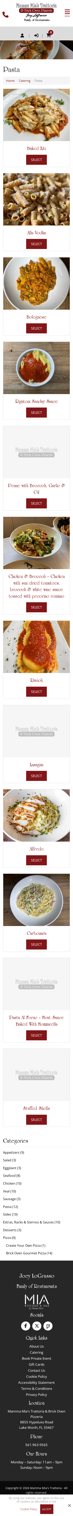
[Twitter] (36, 1326)
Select (36, 160)
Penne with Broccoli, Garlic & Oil (36, 488)
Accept (46, 1509)
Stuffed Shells (36, 1108)
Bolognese (36, 317)
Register (22, 36)
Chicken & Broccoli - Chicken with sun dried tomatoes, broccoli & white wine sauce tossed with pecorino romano (37, 586)
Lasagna (36, 765)
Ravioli (36, 680)
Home (10, 81)
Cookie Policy (28, 1509)
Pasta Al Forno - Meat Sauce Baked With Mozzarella (36, 1020)
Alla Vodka (36, 233)
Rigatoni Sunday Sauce (36, 401)
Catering (24, 81)
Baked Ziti (36, 148)
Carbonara (36, 933)
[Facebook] (25, 1326)
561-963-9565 (36, 1444)
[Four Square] (48, 1326)
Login (36, 36)
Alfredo (37, 849)
